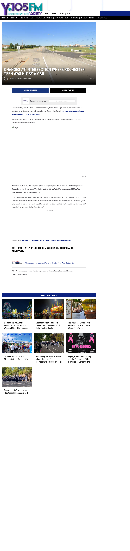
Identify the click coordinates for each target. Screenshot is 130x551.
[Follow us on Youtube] (97, 13)
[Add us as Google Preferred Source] (77, 13)
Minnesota (44, 271)
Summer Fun (13, 18)
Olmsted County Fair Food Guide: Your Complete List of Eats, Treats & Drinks (48, 325)
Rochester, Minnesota (66, 271)
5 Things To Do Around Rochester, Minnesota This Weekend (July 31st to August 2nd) (16, 325)
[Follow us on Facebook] (82, 13)
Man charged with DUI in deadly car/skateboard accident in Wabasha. (47, 240)
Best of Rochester (27, 18)
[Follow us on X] (92, 13)
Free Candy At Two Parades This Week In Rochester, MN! (16, 391)
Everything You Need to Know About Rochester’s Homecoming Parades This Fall (49, 359)
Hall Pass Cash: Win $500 (44, 18)
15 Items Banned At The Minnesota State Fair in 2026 (16, 357)
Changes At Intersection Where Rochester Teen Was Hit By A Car (49, 263)
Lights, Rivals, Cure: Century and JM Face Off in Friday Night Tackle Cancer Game (79, 359)
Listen (62, 14)
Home (46, 14)
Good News (74, 18)
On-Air (54, 14)
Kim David (11, 78)
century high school (34, 271)
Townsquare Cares (61, 18)
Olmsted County (53, 271)
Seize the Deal (102, 18)
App (68, 14)
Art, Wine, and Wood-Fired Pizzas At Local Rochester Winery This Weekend (79, 325)
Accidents (24, 271)
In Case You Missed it (87, 18)
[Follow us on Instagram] (87, 13)
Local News (24, 274)
